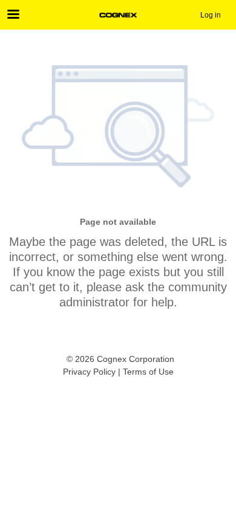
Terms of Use (148, 371)
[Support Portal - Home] (118, 15)
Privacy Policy (89, 371)
